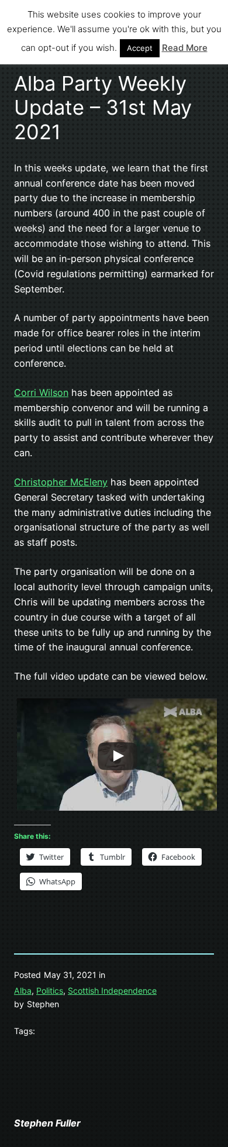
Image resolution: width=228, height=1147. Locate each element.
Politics (49, 991)
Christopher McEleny (61, 482)
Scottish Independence (112, 991)
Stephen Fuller (47, 1123)
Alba (23, 991)
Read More (185, 47)
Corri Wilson (41, 392)
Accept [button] (140, 48)
